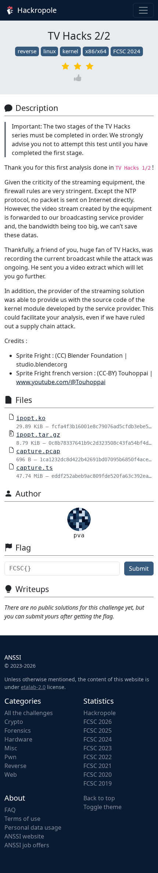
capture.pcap (38, 451)
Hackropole (36, 10)
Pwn (10, 757)
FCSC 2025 (97, 730)
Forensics (17, 730)
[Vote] (79, 78)
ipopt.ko (31, 418)
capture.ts (34, 467)
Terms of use (22, 819)
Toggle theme (102, 807)
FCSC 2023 (97, 748)
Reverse (15, 766)
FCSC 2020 (97, 775)
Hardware (18, 739)
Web (10, 775)
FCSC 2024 (126, 51)
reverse (27, 51)
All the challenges (28, 713)
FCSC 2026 (97, 722)
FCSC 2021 (97, 766)
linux (49, 51)
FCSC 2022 (97, 757)
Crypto (13, 722)
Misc (10, 748)
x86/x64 (96, 51)
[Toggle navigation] (143, 10)
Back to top (99, 798)
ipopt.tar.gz (38, 434)
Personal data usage (32, 827)
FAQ (10, 810)
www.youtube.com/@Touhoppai (60, 382)
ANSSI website (24, 836)
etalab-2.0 (33, 686)
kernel (70, 51)
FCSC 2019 (97, 783)
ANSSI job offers (26, 845)
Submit (139, 568)
